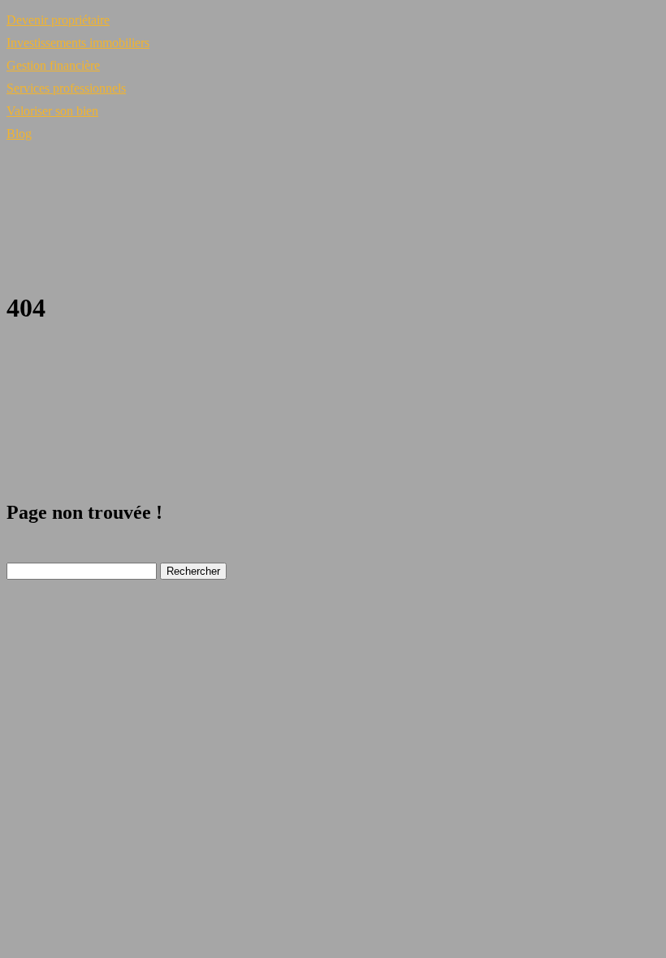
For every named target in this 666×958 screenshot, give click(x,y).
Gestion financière (53, 65)
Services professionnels (66, 88)
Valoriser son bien (52, 111)
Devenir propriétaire (58, 20)
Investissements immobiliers (77, 43)
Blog (19, 133)
